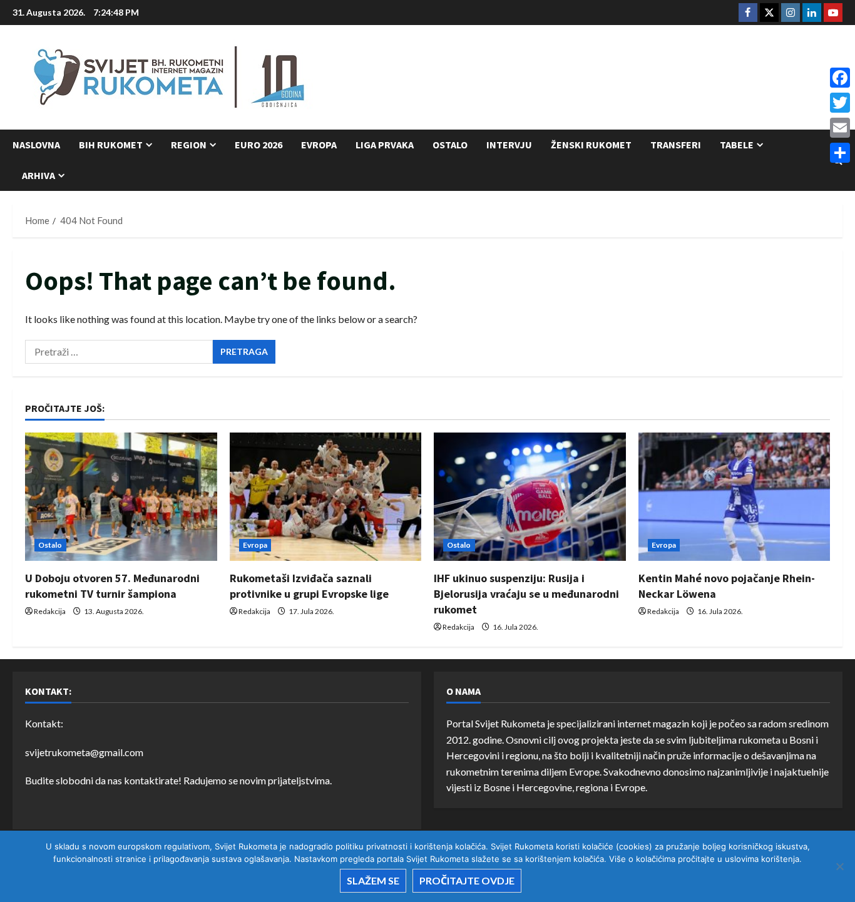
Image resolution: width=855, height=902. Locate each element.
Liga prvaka (385, 144)
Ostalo (450, 144)
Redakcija (50, 611)
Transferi (675, 144)
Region (189, 144)
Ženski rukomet (591, 144)
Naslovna (36, 144)
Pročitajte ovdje (467, 880)
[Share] (839, 152)
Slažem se (373, 880)
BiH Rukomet (111, 144)
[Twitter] (839, 102)
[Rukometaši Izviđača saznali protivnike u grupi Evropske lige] (326, 496)
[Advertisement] (614, 78)
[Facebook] (839, 77)
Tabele (737, 144)
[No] (839, 866)
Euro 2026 (258, 144)
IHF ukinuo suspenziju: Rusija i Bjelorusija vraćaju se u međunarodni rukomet (526, 594)
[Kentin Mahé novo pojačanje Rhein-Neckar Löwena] (734, 496)
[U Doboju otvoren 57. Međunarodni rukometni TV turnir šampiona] (121, 496)
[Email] (839, 127)
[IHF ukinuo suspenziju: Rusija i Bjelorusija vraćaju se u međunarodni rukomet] (530, 496)
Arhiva (38, 175)
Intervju (509, 144)
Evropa (319, 144)
